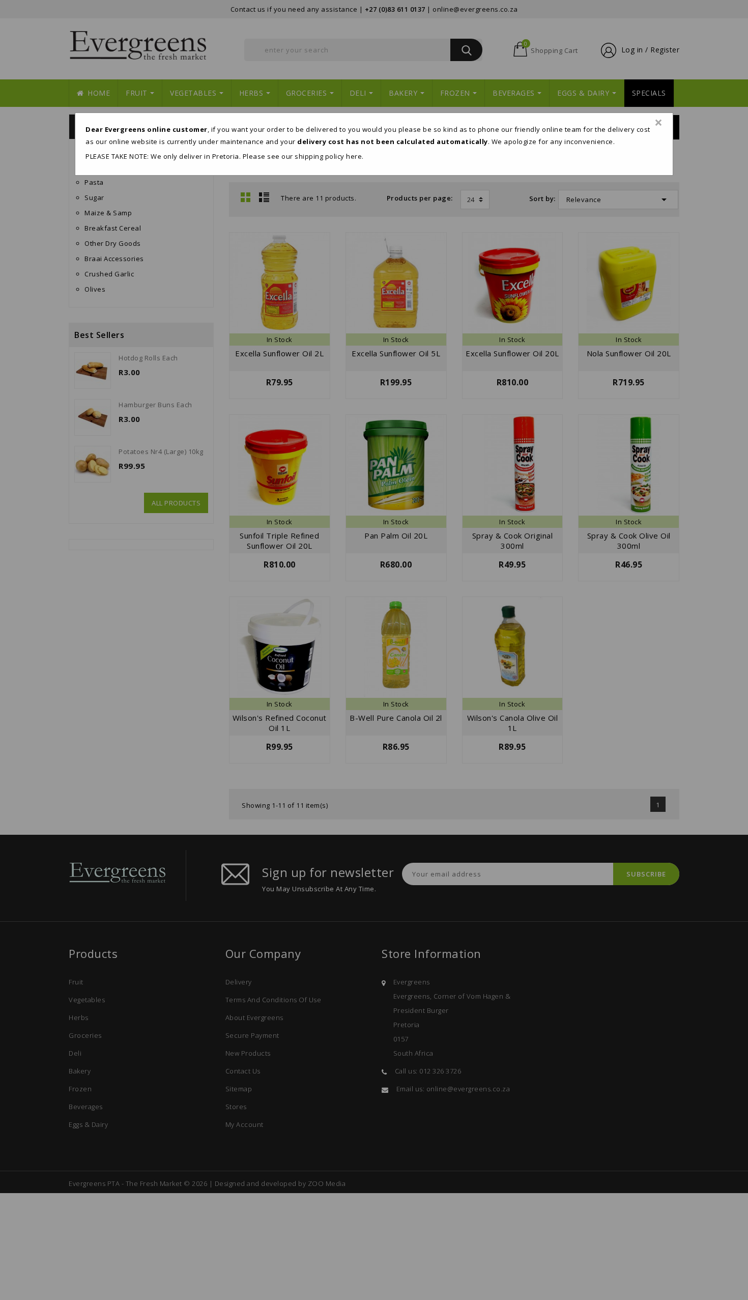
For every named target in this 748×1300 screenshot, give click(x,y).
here (354, 156)
